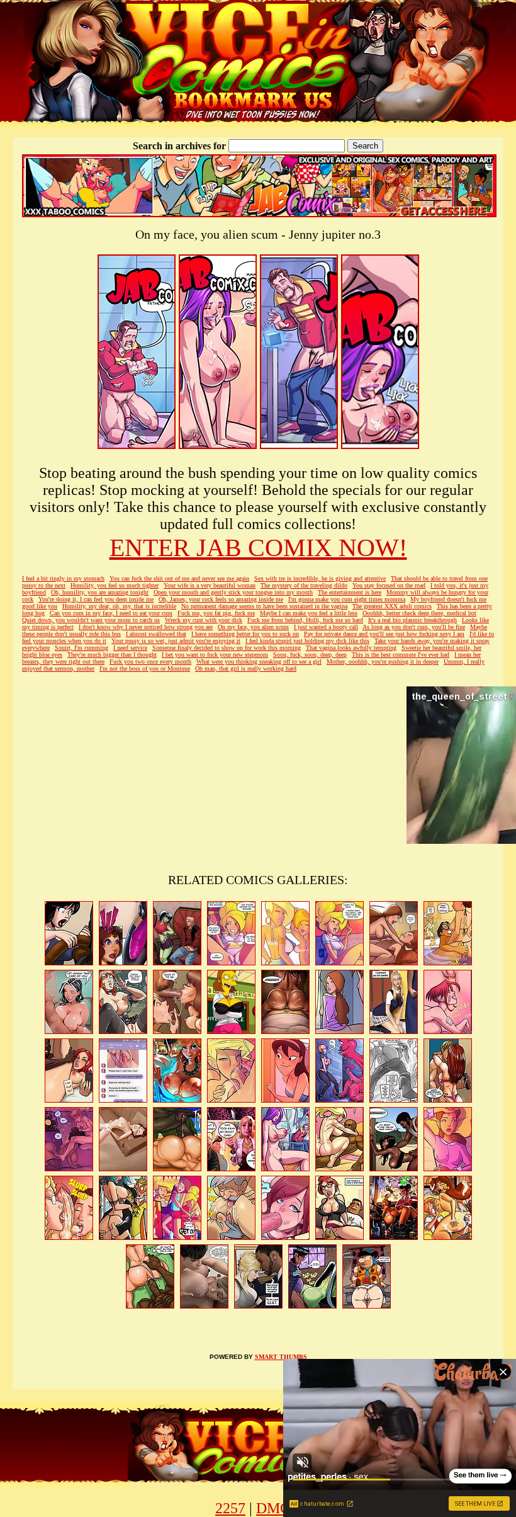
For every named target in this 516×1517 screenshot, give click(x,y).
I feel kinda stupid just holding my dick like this (307, 640)
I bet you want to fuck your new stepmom (215, 654)
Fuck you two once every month (150, 661)
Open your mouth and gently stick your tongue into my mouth (233, 592)
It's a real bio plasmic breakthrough (412, 619)
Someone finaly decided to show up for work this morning (226, 647)
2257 (230, 1508)
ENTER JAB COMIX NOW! (258, 547)
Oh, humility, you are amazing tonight (100, 592)
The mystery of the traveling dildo (304, 585)
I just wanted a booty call (326, 626)
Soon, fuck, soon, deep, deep (310, 654)
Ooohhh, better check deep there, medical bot (419, 613)
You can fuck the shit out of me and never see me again (179, 578)
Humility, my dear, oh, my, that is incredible (119, 606)
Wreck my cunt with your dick (203, 619)
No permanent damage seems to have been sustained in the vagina (264, 606)
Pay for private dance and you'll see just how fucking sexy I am (384, 633)
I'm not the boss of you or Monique (144, 668)
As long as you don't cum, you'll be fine (413, 626)
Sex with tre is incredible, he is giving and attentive (320, 578)
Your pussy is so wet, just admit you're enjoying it (175, 640)
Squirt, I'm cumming (81, 647)
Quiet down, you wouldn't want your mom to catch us (91, 619)
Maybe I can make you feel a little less (308, 613)
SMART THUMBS (281, 1356)
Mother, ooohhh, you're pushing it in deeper (383, 661)
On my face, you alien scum (253, 626)
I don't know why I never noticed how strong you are (146, 626)
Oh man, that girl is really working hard (245, 668)
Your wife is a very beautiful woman (209, 585)
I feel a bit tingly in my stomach (63, 578)
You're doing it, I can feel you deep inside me (96, 599)
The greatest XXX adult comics (392, 606)
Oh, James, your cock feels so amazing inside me (221, 599)
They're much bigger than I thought (112, 654)
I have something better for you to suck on (245, 633)
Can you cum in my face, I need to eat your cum (111, 613)
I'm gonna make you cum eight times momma (346, 599)
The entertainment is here (349, 592)
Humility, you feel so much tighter (114, 585)
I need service (130, 647)
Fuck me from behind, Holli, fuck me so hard (305, 619)
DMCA (278, 1508)
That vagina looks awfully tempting (351, 647)
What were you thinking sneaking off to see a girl (259, 661)
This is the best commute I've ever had (400, 654)
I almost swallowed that (156, 633)
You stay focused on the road (388, 585)
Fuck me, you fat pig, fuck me (216, 613)
